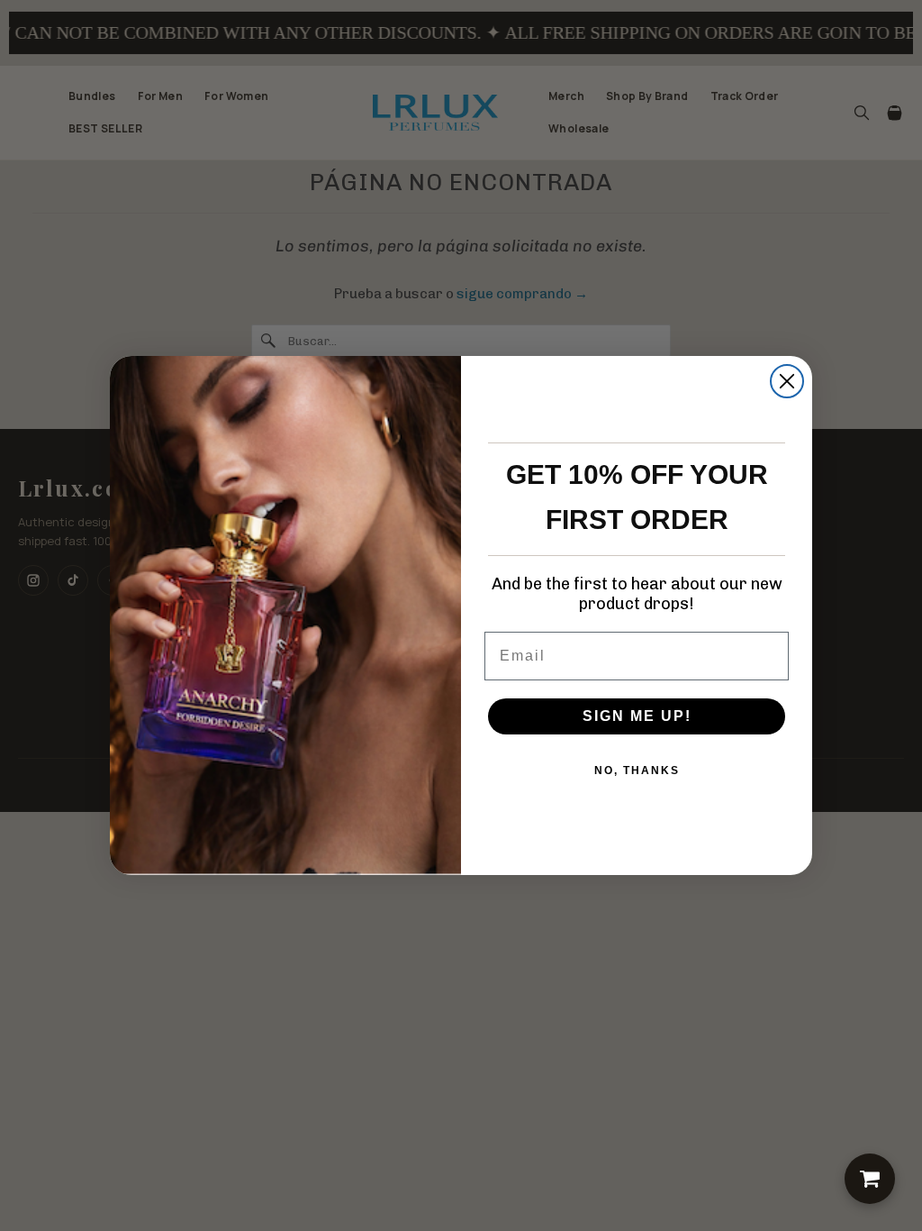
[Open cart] (870, 1178)
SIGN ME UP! (637, 716)
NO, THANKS (637, 770)
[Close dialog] (787, 381)
